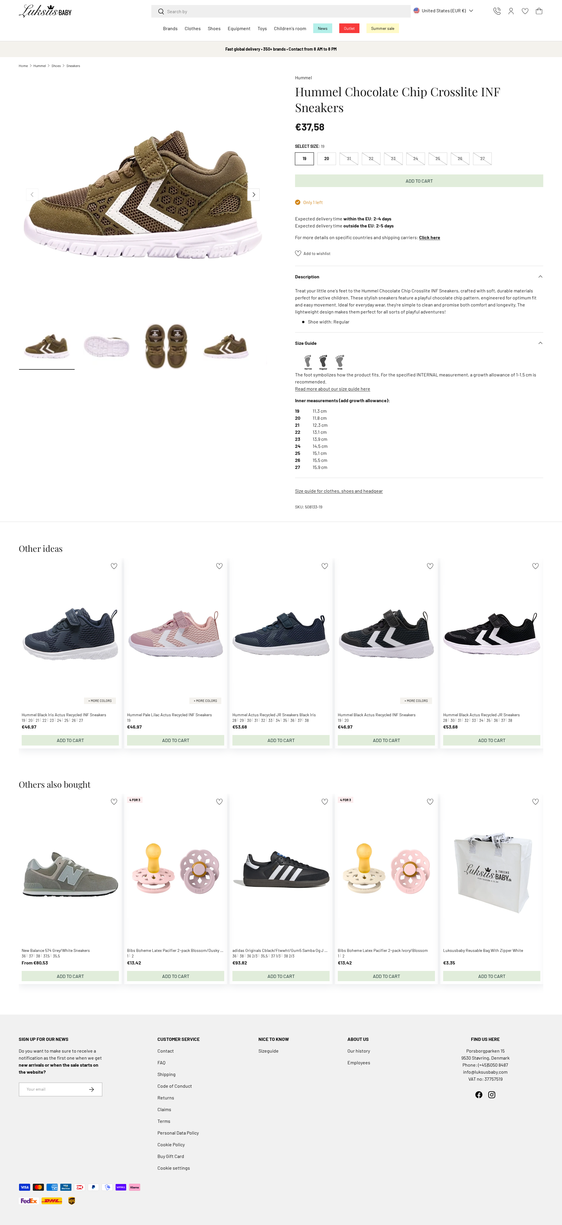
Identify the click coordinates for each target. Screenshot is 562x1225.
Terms (163, 1121)
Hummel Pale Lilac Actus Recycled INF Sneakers (169, 714)
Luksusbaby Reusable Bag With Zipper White (483, 950)
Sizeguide (268, 1050)
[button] (539, 11)
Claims (164, 1109)
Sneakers (73, 65)
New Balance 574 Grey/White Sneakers (56, 950)
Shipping (166, 1074)
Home (23, 65)
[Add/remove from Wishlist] (114, 566)
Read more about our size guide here (332, 388)
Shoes (214, 28)
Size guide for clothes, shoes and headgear (339, 491)
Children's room (290, 28)
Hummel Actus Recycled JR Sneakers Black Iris (274, 714)
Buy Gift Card (170, 1156)
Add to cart (419, 181)
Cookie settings (173, 1168)
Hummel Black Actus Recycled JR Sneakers (481, 714)
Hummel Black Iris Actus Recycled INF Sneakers (64, 714)
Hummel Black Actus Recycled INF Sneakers (377, 714)
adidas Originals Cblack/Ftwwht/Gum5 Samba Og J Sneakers (286, 950)
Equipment (239, 28)
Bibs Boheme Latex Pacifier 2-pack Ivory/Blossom (383, 950)
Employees (358, 1062)
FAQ (161, 1062)
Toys (262, 28)
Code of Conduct (174, 1086)
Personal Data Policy (178, 1132)
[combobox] (281, 11)
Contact (165, 1050)
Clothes (193, 28)
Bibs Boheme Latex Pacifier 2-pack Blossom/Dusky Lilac (178, 950)
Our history (358, 1050)
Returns (165, 1097)
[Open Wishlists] (525, 11)
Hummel (39, 65)
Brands (170, 28)
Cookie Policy (171, 1144)
